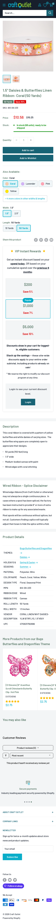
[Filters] (6, 755)
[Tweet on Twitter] (46, 239)
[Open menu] (4, 5)
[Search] (49, 13)
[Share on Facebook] (36, 239)
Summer (24, 566)
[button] (12, 701)
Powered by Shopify (11, 918)
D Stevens (11, 696)
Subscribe (12, 856)
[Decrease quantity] (16, 140)
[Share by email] (51, 239)
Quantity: (7, 140)
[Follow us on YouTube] (10, 880)
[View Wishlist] (45, 5)
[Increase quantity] (31, 140)
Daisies (23, 557)
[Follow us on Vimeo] (15, 880)
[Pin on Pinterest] (41, 239)
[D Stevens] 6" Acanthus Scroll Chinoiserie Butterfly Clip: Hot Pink (19, 689)
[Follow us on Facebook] (5, 880)
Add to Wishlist (28, 158)
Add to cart (28, 150)
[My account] (39, 4)
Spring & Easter (27, 562)
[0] (51, 5)
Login (28, 402)
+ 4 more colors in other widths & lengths (25, 198)
